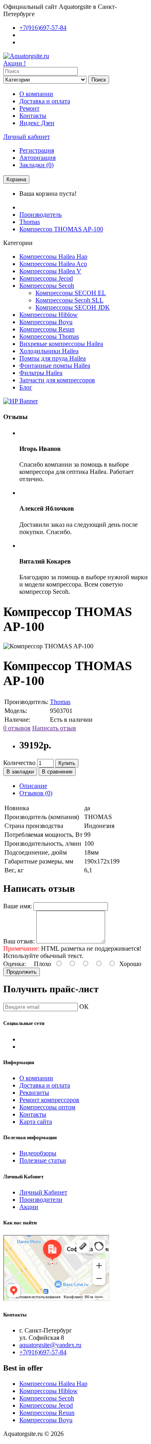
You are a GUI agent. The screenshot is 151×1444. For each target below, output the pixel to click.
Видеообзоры (37, 1153)
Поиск (98, 80)
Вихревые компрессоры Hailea (61, 343)
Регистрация (36, 150)
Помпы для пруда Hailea (52, 358)
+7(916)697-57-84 (42, 1352)
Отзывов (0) (35, 793)
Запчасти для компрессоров (57, 380)
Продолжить (21, 972)
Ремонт (29, 108)
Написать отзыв (54, 728)
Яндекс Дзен (36, 122)
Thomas (29, 221)
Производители (40, 1199)
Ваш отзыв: (19, 941)
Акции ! (14, 63)
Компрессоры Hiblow (48, 314)
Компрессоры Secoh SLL (69, 300)
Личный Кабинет (43, 1192)
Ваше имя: (17, 906)
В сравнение (57, 772)
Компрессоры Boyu (45, 322)
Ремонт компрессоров (49, 1099)
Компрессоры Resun (46, 329)
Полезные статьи (42, 1160)
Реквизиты (34, 1092)
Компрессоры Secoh (46, 285)
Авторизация (37, 157)
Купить (66, 763)
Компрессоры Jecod (46, 278)
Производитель (40, 214)
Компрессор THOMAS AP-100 (61, 229)
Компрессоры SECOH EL (70, 292)
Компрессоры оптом (47, 1107)
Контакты (32, 115)
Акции (28, 1206)
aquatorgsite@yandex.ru (50, 1344)
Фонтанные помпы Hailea (54, 365)
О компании (36, 93)
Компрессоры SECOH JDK (72, 307)
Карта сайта (35, 1121)
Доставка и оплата (44, 101)
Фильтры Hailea (40, 372)
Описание (33, 785)
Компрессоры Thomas (49, 336)
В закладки (20, 772)
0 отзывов (17, 728)
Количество (19, 762)
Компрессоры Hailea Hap (53, 256)
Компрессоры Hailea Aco (53, 263)
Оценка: (14, 963)
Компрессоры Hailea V (50, 271)
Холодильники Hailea (49, 351)
